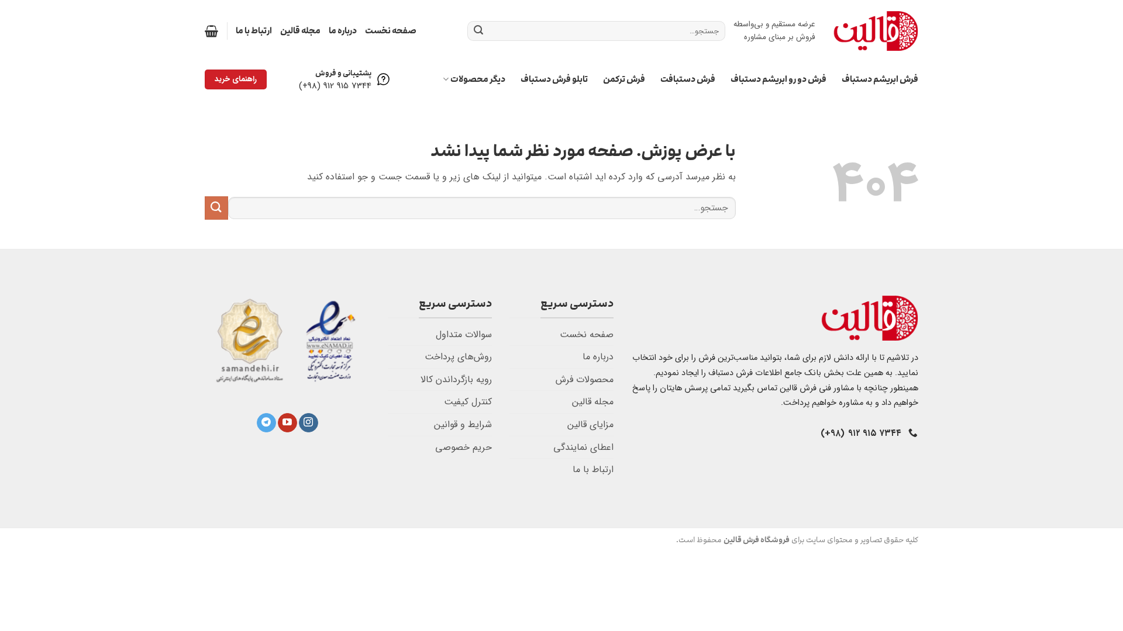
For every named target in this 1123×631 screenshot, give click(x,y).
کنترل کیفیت (468, 401)
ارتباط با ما (254, 31)
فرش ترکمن (624, 79)
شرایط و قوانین (463, 424)
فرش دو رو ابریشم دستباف (778, 79)
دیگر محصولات (477, 79)
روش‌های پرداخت (458, 356)
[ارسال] (478, 31)
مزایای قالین (590, 424)
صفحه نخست (390, 31)
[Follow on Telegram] (266, 423)
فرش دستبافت (687, 79)
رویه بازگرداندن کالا (456, 379)
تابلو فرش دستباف (554, 79)
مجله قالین (300, 31)
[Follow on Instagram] (308, 423)
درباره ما (343, 31)
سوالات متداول (464, 334)
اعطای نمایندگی (583, 447)
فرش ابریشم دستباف (880, 79)
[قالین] (875, 30)
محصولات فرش (585, 379)
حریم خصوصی (463, 447)
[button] (211, 31)
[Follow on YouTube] (287, 423)
